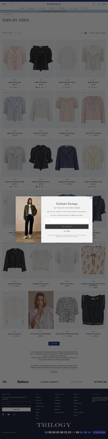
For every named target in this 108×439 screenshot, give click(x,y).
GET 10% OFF (67, 227)
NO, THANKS (67, 231)
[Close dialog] (91, 198)
